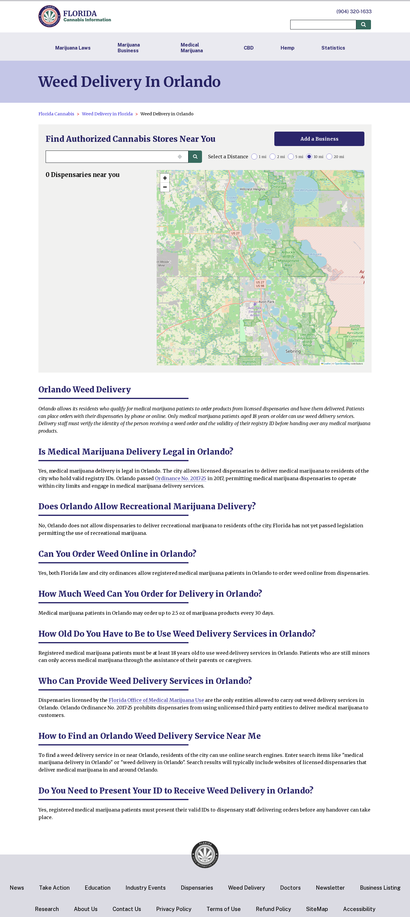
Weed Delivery (246, 888)
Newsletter (330, 888)
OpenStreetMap (342, 363)
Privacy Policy (173, 909)
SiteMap (317, 909)
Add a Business (319, 139)
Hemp (287, 48)
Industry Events (145, 888)
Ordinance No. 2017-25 (180, 478)
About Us (86, 909)
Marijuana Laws (73, 48)
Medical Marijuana (192, 47)
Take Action (54, 888)
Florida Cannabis (56, 114)
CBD (249, 48)
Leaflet (326, 363)
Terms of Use (224, 909)
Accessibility (359, 909)
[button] (164, 178)
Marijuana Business (129, 47)
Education (97, 888)
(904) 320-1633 (354, 11)
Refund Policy (273, 909)
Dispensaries (197, 888)
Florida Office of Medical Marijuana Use (156, 700)
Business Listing (380, 888)
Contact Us (127, 909)
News (17, 888)
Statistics (333, 48)
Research (47, 909)
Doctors (290, 888)
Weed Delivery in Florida (107, 114)
